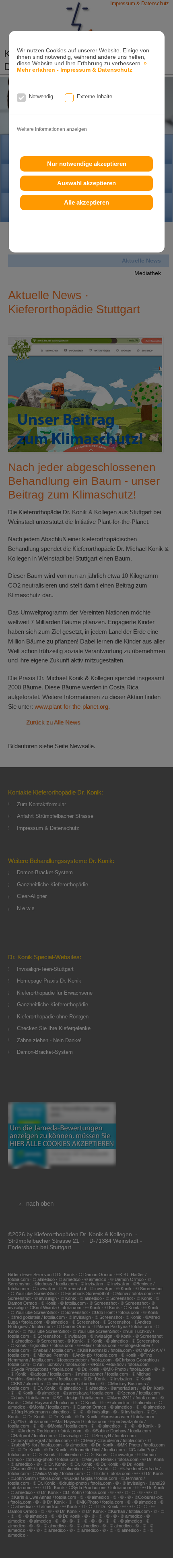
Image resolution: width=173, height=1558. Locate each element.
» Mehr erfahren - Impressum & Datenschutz (82, 66)
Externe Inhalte (94, 96)
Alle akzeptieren (86, 202)
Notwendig (41, 96)
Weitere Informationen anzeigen (52, 129)
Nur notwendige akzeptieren (86, 163)
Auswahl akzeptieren (86, 183)
